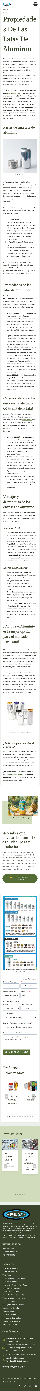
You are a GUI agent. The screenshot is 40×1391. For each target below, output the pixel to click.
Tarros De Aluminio (9, 1325)
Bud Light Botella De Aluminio (14, 1305)
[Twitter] (25, 1386)
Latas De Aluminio (9, 1311)
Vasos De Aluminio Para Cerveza (15, 1298)
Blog (5, 13)
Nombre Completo (10, 982)
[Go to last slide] (6, 1096)
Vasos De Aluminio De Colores (14, 1278)
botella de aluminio (21, 440)
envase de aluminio (17, 774)
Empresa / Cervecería (28, 980)
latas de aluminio (13, 93)
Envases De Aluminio (10, 1291)
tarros (29, 420)
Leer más (7, 1110)
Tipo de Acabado (10, 1014)
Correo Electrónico (10, 992)
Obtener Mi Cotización (17, 1052)
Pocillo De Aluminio (10, 1315)
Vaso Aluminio (7, 1275)
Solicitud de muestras (10, 1252)
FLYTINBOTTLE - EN (13, 1367)
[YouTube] (36, 1386)
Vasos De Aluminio (9, 1272)
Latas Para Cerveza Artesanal (9, 1100)
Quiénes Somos (8, 1248)
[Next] (34, 1166)
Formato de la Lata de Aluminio (11, 1003)
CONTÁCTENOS (8, 1255)
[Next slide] (33, 1096)
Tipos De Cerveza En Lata (9, 1156)
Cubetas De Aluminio (10, 1308)
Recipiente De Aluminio (11, 1321)
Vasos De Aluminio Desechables (14, 1295)
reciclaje (28, 273)
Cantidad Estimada (28, 1004)
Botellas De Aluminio (10, 1268)
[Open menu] (35, 4)
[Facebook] (19, 1386)
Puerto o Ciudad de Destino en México (17, 1023)
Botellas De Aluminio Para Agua (14, 1285)
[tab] (6, 1116)
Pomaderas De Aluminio (11, 1318)
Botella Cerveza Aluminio (12, 1288)
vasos (24, 420)
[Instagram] (30, 1386)
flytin (8, 1164)
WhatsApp (25, 992)
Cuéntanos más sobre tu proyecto (15, 1033)
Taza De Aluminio (9, 1301)
